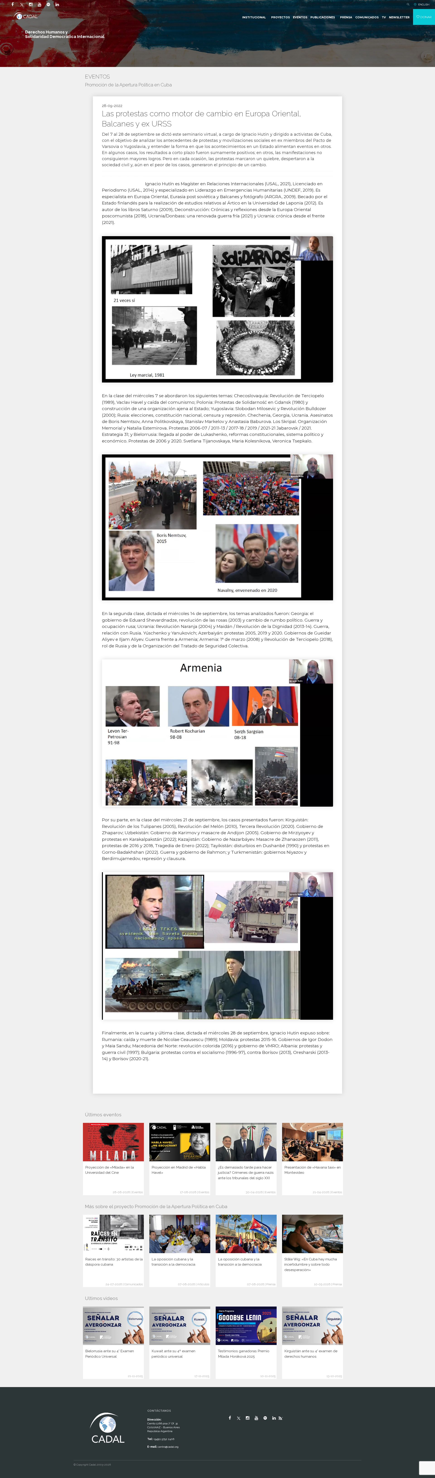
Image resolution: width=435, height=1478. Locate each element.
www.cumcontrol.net (8, 1407)
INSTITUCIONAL (254, 17)
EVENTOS (300, 17)
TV (384, 17)
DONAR (425, 17)
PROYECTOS (280, 17)
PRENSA (346, 17)
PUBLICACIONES (322, 17)
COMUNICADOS (367, 17)
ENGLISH (423, 4)
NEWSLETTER (399, 17)
